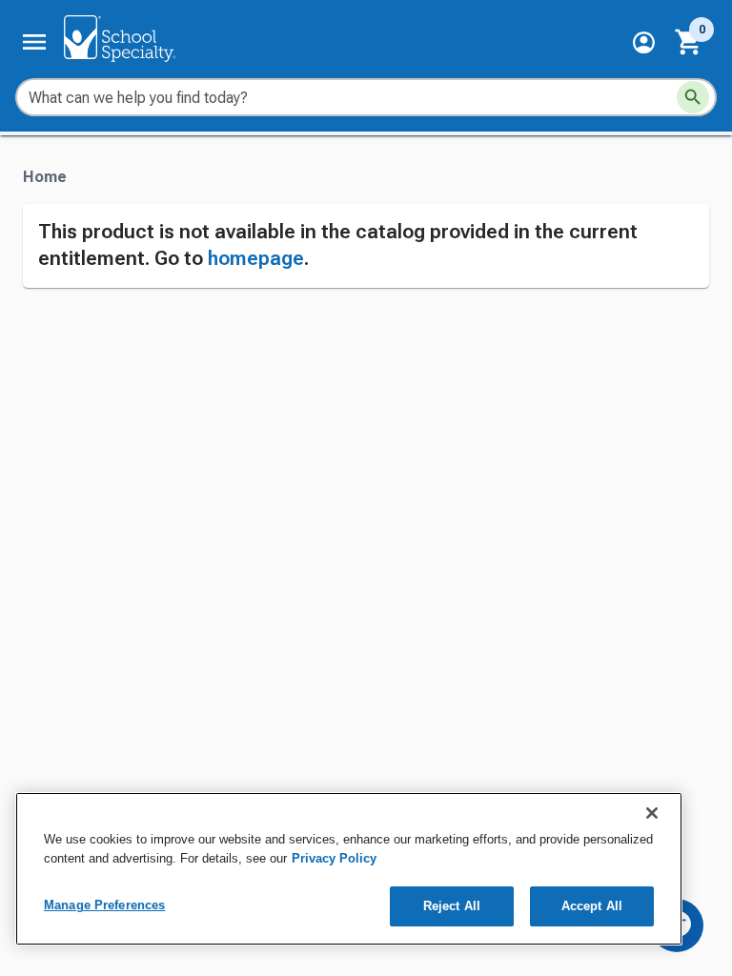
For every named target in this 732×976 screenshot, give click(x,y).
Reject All (451, 906)
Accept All (591, 906)
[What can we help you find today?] (693, 97)
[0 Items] (689, 42)
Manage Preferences (104, 905)
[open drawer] (34, 42)
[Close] (652, 813)
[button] (644, 42)
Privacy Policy (334, 858)
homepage (256, 258)
